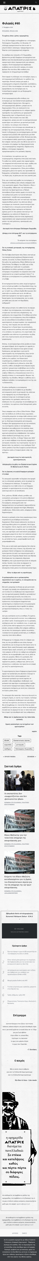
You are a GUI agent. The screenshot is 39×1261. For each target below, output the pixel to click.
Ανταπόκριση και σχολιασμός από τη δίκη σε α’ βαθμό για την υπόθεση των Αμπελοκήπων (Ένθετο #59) (21, 972)
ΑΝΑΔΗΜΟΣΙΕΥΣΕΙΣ (11, 893)
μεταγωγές (20, 745)
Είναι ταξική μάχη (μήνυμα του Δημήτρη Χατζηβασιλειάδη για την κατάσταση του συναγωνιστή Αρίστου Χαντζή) (21, 962)
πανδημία (7, 749)
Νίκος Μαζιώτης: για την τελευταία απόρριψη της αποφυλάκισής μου (15, 838)
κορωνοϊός (8, 745)
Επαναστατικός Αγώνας (22, 740)
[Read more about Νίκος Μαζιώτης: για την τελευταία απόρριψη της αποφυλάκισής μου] (19, 821)
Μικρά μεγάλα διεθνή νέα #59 (17, 980)
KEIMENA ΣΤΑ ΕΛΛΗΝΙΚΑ (12, 802)
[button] (36, 2)
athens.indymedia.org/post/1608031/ (23, 243)
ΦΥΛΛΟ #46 (14, 31)
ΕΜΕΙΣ (24, 1233)
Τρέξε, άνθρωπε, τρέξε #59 (16, 995)
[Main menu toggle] (4, 2)
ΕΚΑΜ (6, 740)
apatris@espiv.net (23, 1204)
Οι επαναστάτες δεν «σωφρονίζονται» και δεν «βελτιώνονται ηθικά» (15, 796)
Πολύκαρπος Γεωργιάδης (24, 749)
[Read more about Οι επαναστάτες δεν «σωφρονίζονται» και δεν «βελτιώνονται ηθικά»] (19, 780)
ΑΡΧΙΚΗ (15, 1233)
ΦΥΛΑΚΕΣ (5, 31)
